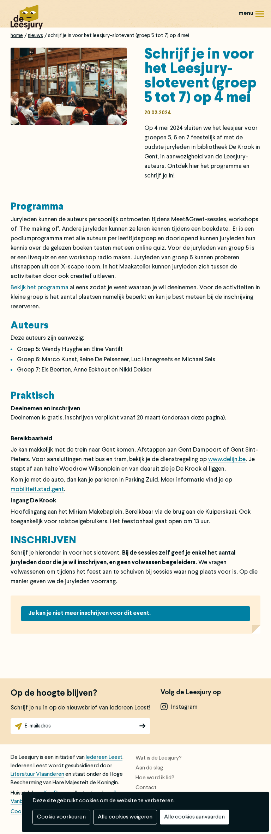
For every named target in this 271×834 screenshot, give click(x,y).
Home (17, 35)
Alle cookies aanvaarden (194, 817)
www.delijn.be (227, 460)
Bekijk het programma (39, 288)
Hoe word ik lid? (155, 778)
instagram (184, 707)
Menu (249, 8)
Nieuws (35, 35)
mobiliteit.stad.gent (37, 489)
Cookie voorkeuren (61, 817)
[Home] (27, 17)
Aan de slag (149, 768)
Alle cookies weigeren (125, 817)
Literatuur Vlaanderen (37, 774)
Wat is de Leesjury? (159, 758)
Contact (146, 788)
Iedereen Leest (104, 757)
